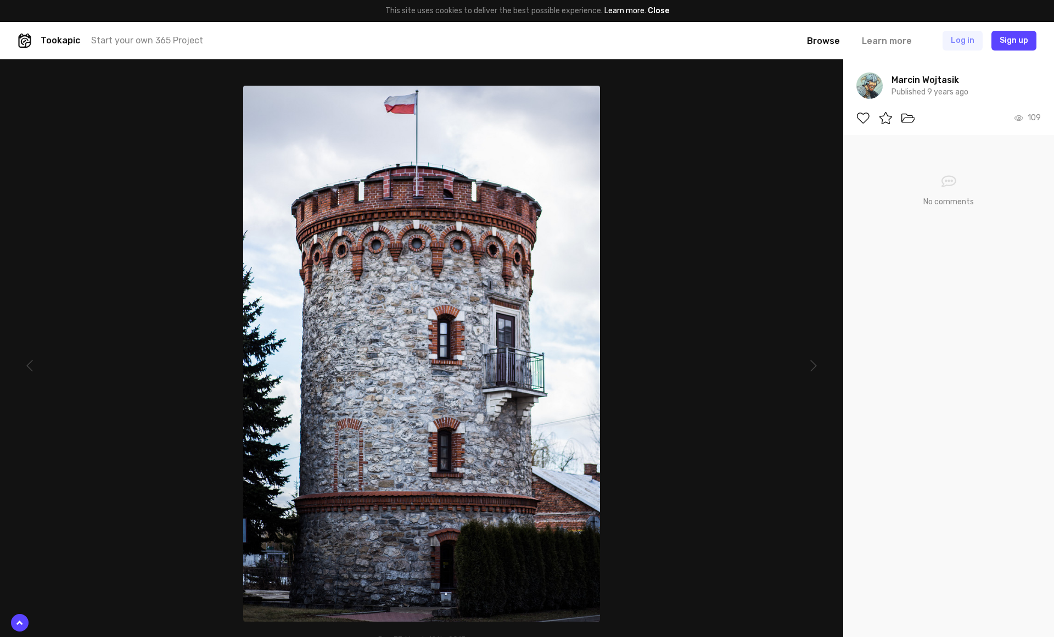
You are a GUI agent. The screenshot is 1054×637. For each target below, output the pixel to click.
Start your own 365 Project (147, 40)
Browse (823, 41)
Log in (962, 40)
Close (658, 10)
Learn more (624, 10)
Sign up (1014, 40)
